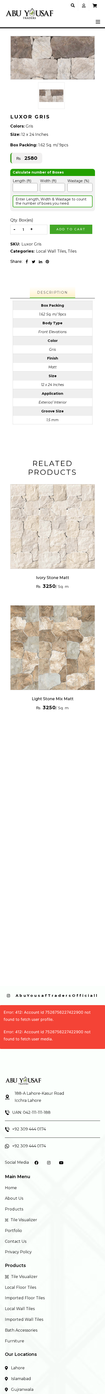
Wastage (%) (78, 181)
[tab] (52, 292)
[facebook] (27, 262)
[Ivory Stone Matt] (52, 526)
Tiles (72, 251)
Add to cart (71, 229)
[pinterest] (47, 262)
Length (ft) (22, 181)
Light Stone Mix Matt (53, 699)
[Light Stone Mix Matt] (52, 647)
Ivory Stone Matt (52, 577)
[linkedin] (40, 262)
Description (52, 292)
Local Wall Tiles (51, 251)
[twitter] (34, 262)
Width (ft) (48, 181)
